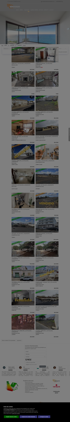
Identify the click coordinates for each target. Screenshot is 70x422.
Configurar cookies (44, 416)
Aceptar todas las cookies (11, 416)
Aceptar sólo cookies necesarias (28, 416)
